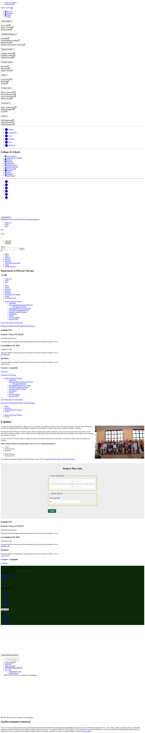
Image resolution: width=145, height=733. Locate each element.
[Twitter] (6, 185)
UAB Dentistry (6, 122)
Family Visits (5, 70)
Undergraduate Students (9, 34)
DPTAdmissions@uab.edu (9, 575)
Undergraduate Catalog (9, 40)
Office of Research (7, 107)
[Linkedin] (6, 197)
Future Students (6, 21)
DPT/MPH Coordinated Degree (19, 310)
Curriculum (20, 308)
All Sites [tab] (8, 243)
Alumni (4, 75)
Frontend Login (13, 673)
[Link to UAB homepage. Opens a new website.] (18, 630)
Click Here (4, 371)
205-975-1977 (5, 364)
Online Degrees (6, 57)
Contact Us (8, 223)
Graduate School (7, 53)
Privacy (8, 664)
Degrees (7, 594)
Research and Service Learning (12, 45)
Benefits (4, 81)
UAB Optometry (7, 124)
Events (3, 83)
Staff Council (5, 98)
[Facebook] (6, 181)
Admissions (12, 303)
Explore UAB (5, 217)
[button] (72, 375)
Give (6, 226)
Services (4, 66)
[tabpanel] (72, 248)
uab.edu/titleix (86, 731)
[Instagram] (6, 188)
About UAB (5, 609)
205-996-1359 (5, 354)
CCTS (3, 111)
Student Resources (29, 326)
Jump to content (10, 4)
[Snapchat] (6, 194)
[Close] (11, 8)
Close (3, 275)
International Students (16, 326)
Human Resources (7, 94)
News (6, 598)
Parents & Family (7, 62)
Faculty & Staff (6, 88)
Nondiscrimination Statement (10, 655)
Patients (4, 116)
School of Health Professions (30, 219)
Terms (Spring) (54, 498)
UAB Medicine (6, 120)
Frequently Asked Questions (17, 312)
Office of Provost (7, 92)
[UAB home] (72, 215)
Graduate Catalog (7, 55)
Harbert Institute (7, 109)
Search (3, 247)
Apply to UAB (6, 27)
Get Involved (5, 79)
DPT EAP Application (20, 307)
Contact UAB (10, 662)
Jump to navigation (11, 2)
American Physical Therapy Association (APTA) (60, 459)
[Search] (2, 230)
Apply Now (12, 322)
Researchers (5, 103)
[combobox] (65, 502)
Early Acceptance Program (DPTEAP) (21, 305)
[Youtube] (6, 191)
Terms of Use (10, 666)
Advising (4, 38)
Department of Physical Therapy (11, 219)
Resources (4, 68)
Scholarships (13, 314)
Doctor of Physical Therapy (13, 301)
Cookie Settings (11, 659)
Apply (7, 224)
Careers (11, 315)
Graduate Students (7, 49)
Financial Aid (5, 326)
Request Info (5, 30)
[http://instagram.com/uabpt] (5, 580)
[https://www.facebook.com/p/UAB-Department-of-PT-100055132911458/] (5, 584)
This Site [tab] (8, 241)
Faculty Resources (7, 96)
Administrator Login (15, 671)
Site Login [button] (8, 670)
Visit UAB (4, 25)
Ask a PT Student (14, 317)
